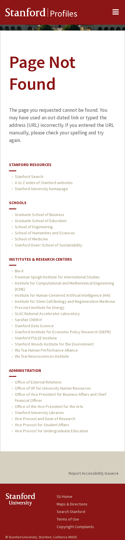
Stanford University (31, 499)
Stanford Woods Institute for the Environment (54, 344)
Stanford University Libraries (39, 412)
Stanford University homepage (41, 188)
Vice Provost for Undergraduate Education (51, 430)
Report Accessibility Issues (93, 473)
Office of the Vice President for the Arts (49, 406)
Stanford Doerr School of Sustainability (48, 245)
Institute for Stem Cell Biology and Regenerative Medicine (65, 301)
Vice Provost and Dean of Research (45, 418)
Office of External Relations (38, 382)
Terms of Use (68, 519)
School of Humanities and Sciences (45, 232)
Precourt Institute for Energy (40, 307)
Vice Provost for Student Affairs (42, 424)
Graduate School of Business (39, 214)
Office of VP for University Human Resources (53, 388)
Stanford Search (29, 176)
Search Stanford (71, 511)
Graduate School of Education (41, 220)
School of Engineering (34, 226)
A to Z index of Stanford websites (44, 182)
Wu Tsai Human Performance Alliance (46, 350)
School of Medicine (31, 239)
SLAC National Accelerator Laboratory (47, 313)
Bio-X (19, 270)
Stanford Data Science (34, 325)
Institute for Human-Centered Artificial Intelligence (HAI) (62, 295)
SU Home (64, 496)
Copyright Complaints (75, 526)
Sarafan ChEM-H (28, 319)
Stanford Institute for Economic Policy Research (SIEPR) (63, 331)
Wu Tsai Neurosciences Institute (42, 356)
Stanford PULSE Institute (36, 338)
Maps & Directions (72, 504)
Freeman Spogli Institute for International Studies (57, 277)
